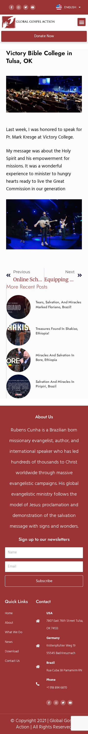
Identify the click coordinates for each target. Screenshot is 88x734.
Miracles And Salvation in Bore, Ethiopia (55, 357)
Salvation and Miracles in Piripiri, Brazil (55, 384)
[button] (81, 22)
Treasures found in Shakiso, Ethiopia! (57, 331)
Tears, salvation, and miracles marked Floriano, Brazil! (58, 304)
